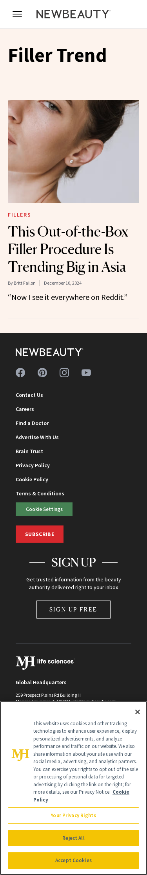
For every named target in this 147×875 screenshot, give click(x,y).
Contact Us (29, 394)
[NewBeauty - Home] (73, 14)
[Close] (137, 712)
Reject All (73, 838)
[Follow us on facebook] (20, 372)
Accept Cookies (73, 860)
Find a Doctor (32, 423)
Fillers (19, 214)
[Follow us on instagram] (64, 372)
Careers (25, 408)
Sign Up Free (73, 609)
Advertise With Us (37, 437)
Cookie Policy (32, 479)
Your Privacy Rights (73, 815)
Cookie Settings (44, 509)
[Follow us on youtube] (86, 372)
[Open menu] (17, 14)
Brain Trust (29, 451)
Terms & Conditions (40, 493)
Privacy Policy (33, 465)
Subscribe (39, 534)
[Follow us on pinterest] (42, 372)
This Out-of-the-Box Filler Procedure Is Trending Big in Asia (68, 249)
